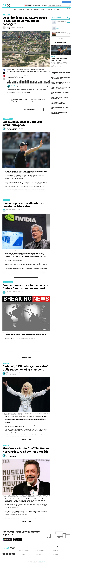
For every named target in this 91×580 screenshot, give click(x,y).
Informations (38, 553)
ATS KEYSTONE (11, 129)
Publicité (5, 2)
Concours (36, 9)
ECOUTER (28, 5)
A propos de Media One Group (23, 2)
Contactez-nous (11, 2)
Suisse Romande (55, 550)
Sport (53, 553)
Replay (45, 5)
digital (9, 28)
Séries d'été (29, 9)
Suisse (53, 551)
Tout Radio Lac (38, 554)
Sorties (43, 9)
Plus (58, 9)
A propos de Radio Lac (23, 553)
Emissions (15, 9)
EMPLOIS (20, 555)
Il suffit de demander (39, 550)
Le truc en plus (55, 554)
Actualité (22, 9)
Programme (37, 5)
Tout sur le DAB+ (50, 9)
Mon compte (67, 1)
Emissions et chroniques (24, 550)
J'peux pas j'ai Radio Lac (40, 551)
